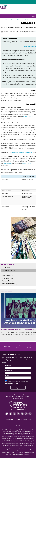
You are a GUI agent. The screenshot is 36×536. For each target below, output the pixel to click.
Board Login (9, 419)
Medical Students (11, 19)
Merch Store (29, 346)
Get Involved (22, 19)
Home (3, 19)
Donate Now (18, 346)
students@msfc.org (28, 163)
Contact (7, 346)
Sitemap (17, 419)
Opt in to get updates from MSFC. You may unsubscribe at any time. (16, 382)
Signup (18, 388)
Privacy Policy (27, 419)
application (8, 163)
